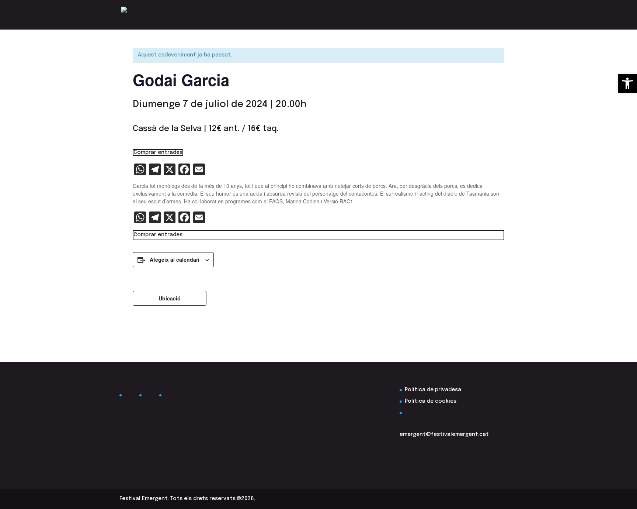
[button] (627, 83)
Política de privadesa (433, 389)
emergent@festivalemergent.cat (444, 434)
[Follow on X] (150, 397)
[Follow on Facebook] (130, 397)
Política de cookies (430, 401)
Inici (512, 14)
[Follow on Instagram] (170, 397)
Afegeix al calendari (174, 259)
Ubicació (170, 298)
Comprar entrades (157, 152)
